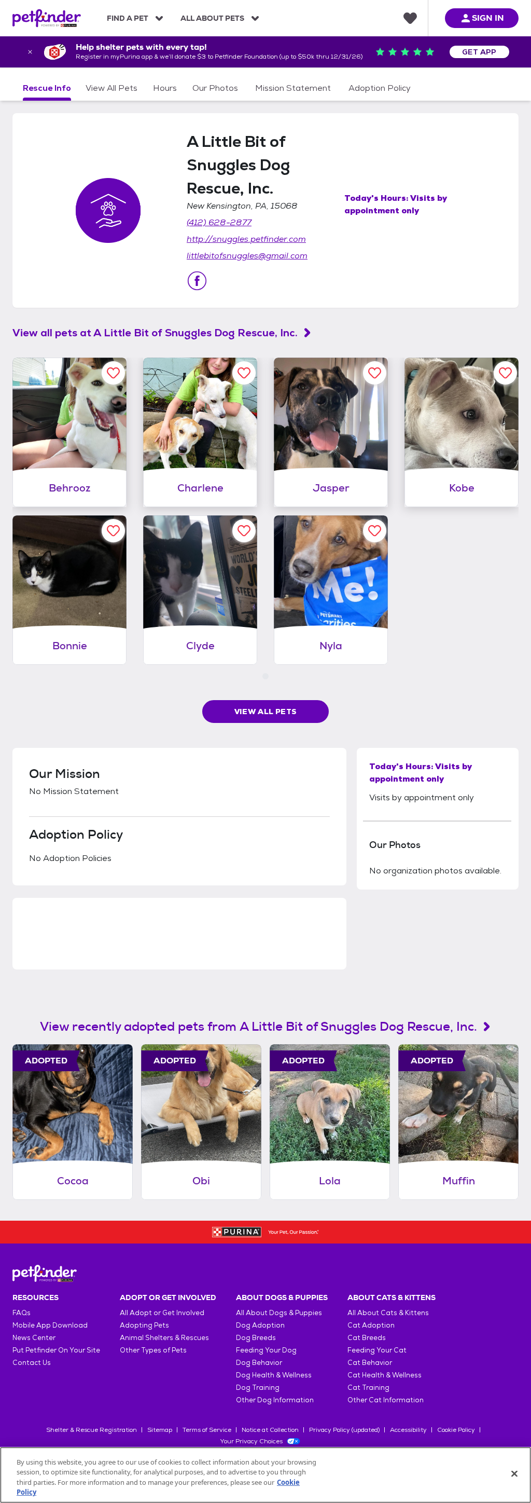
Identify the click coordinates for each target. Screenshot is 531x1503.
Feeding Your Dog (266, 1350)
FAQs (21, 1312)
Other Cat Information (385, 1400)
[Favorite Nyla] (374, 530)
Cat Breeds (366, 1337)
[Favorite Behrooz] (113, 373)
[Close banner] (30, 52)
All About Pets (212, 18)
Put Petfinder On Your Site (56, 1350)
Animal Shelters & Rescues (164, 1337)
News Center (33, 1337)
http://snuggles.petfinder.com (246, 239)
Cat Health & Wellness (384, 1375)
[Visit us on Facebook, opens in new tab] (197, 280)
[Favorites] (410, 18)
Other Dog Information (275, 1400)
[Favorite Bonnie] (113, 530)
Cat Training (368, 1387)
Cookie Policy (456, 1430)
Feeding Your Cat (377, 1350)
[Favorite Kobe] (505, 373)
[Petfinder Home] (46, 18)
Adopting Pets (144, 1325)
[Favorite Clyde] (244, 530)
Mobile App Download (50, 1325)
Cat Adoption (371, 1325)
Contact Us (31, 1362)
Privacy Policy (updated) (344, 1430)
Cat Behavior (369, 1362)
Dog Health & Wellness (274, 1375)
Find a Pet (127, 18)
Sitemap (159, 1430)
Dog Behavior (259, 1362)
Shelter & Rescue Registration (91, 1430)
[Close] (514, 1473)
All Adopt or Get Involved (162, 1312)
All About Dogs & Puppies (279, 1312)
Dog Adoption (260, 1325)
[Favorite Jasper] (374, 373)
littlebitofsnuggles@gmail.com (247, 255)
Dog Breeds (256, 1337)
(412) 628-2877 (219, 222)
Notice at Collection (270, 1430)
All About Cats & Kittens (388, 1312)
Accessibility (408, 1430)
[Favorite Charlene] (244, 373)
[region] (265, 1475)
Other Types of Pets (153, 1350)
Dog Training (258, 1387)
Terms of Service (207, 1430)
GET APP (479, 52)
